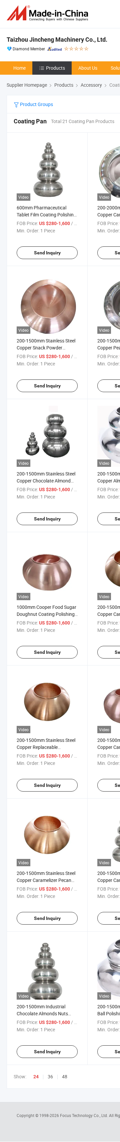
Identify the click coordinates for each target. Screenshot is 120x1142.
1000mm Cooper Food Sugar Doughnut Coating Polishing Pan (46, 614)
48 (64, 1076)
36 (50, 1076)
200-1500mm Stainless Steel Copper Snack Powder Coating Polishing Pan (46, 347)
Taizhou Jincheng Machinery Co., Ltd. (57, 39)
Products (55, 68)
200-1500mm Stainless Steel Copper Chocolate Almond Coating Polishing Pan (46, 480)
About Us (87, 68)
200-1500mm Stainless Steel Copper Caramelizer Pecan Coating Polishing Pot (46, 880)
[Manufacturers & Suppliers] (49, 13)
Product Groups (36, 104)
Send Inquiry (47, 252)
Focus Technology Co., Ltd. (84, 1115)
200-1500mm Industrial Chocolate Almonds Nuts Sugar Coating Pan (42, 1013)
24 (36, 1076)
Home (19, 68)
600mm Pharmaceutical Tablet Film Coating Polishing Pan (46, 214)
